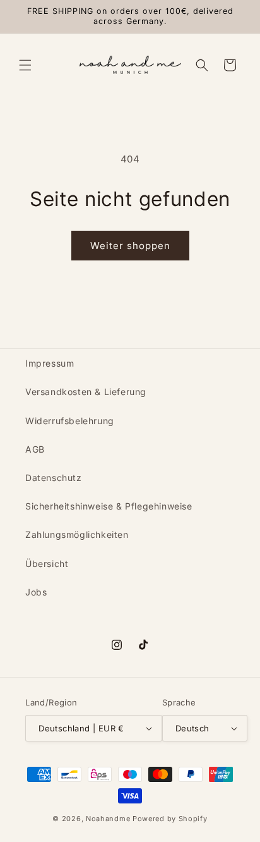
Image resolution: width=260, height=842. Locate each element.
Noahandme (108, 818)
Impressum (49, 363)
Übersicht (46, 563)
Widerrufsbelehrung (69, 420)
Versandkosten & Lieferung (85, 391)
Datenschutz (53, 477)
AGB (35, 449)
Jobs (36, 592)
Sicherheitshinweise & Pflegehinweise (108, 506)
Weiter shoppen (130, 246)
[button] (25, 65)
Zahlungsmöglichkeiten (77, 534)
